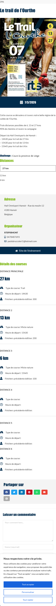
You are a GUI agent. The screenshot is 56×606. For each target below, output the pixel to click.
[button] (7, 492)
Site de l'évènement (30, 250)
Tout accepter (28, 584)
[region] (28, 580)
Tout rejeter (28, 600)
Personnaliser (28, 592)
